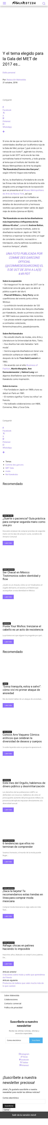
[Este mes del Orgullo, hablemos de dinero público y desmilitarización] (24, 766)
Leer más (8, 543)
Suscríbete (36, 1040)
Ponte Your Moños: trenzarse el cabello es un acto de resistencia (23, 628)
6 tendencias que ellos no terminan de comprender (18, 845)
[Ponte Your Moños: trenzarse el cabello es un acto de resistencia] (24, 610)
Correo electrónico (11, 1098)
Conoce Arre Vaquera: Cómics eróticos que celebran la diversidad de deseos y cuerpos (22, 738)
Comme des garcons (14, 465)
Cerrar (6, 1110)
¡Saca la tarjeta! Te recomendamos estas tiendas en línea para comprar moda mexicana (23, 896)
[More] (24, 131)
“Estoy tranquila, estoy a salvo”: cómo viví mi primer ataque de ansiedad (22, 690)
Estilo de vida (8, 516)
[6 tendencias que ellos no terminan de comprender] (24, 827)
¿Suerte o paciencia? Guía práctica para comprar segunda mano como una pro (24, 522)
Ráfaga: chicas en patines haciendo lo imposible (18, 947)
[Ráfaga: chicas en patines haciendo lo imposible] (24, 929)
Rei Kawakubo (11, 474)
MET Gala (9, 468)
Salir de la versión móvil (24, 1115)
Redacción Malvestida (16, 79)
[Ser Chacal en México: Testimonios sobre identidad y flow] (24, 556)
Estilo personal (9, 72)
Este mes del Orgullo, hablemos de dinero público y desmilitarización (24, 784)
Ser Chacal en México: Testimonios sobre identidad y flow (21, 576)
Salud (5, 684)
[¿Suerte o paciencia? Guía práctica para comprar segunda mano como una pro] (24, 502)
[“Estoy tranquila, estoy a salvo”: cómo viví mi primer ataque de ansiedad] (24, 670)
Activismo (6, 623)
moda (7, 471)
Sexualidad (7, 732)
